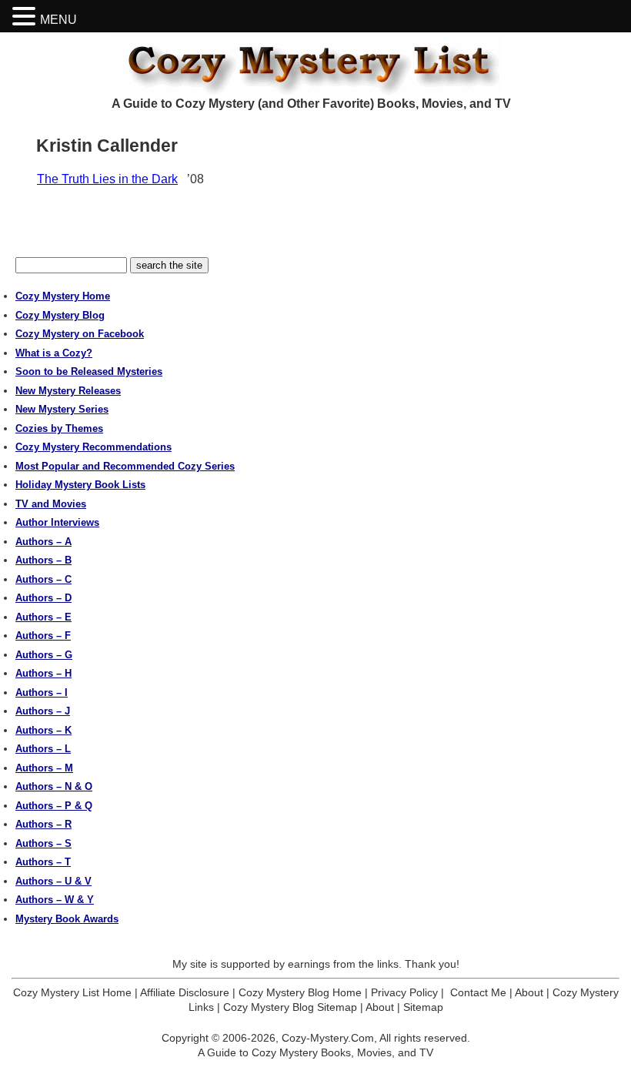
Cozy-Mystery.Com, (329, 1038)
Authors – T (43, 862)
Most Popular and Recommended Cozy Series (125, 466)
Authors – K (43, 730)
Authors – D (43, 598)
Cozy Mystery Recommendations (93, 447)
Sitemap (423, 1007)
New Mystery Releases (68, 390)
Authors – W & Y (54, 899)
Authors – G (43, 655)
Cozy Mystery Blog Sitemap (290, 1007)
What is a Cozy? (53, 353)
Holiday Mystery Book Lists (80, 484)
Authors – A (43, 541)
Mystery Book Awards (67, 919)
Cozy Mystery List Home (72, 992)
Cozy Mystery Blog (60, 315)
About (529, 992)
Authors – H (43, 673)
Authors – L (43, 748)
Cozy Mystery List (315, 63)
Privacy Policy (404, 992)
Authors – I (41, 692)
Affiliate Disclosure (184, 992)
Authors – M (44, 768)
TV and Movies (50, 504)
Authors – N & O (53, 786)
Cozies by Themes (59, 428)
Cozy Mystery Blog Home (300, 992)
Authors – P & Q (53, 805)
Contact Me (478, 992)
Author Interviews (57, 522)
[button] (26, 16)
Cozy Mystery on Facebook (79, 334)
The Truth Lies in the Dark (107, 179)
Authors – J (42, 711)
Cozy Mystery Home (62, 296)
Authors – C (43, 579)
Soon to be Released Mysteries (88, 371)
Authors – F (43, 635)
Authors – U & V (53, 881)
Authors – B (43, 560)
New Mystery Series (62, 409)
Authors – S (43, 843)
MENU (58, 19)
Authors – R (43, 824)
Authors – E (43, 617)
